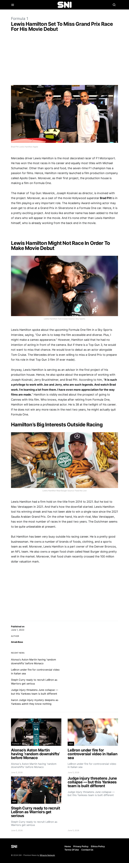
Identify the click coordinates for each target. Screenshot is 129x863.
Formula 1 (19, 18)
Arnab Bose (17, 642)
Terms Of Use (71, 849)
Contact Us (87, 849)
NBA (71, 743)
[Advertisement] (64, 59)
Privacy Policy (80, 846)
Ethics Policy (98, 846)
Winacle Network (47, 855)
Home (67, 846)
